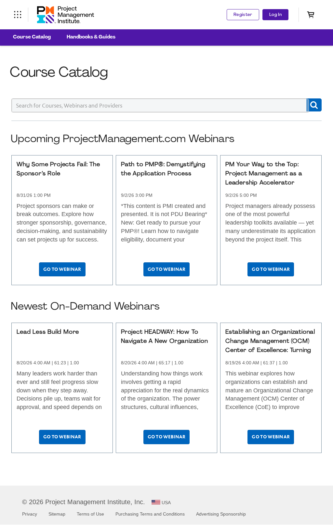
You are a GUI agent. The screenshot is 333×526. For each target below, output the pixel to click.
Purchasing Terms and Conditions (150, 514)
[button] (314, 104)
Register (242, 15)
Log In (275, 15)
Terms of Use (90, 514)
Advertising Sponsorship (221, 514)
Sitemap (56, 514)
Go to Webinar (62, 269)
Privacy (29, 514)
